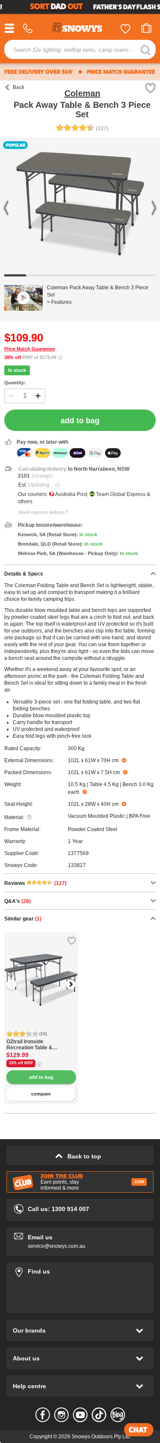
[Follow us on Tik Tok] (99, 1414)
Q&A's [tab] (17, 901)
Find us (80, 1269)
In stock (17, 370)
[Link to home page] (80, 29)
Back (18, 87)
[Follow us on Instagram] (61, 1414)
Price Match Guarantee (29, 348)
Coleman (82, 93)
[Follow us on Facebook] (42, 1414)
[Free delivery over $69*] (39, 72)
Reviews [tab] (35, 883)
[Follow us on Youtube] (80, 1414)
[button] (17, 984)
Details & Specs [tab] (23, 574)
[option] (41, 969)
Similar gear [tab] (22, 919)
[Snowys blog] (118, 1414)
